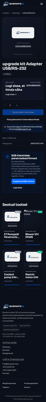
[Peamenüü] (41, 3)
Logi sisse (17, 187)
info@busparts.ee (23, 129)
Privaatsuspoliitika (31, 383)
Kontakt (5, 373)
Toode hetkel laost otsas (23, 112)
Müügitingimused (9, 383)
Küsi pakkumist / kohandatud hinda (23, 119)
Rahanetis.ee (23, 399)
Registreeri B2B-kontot (23, 181)
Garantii (27, 387)
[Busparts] (13, 3)
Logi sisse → (11, 94)
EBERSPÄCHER (37, 143)
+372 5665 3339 (19, 336)
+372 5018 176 (7, 336)
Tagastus (5, 387)
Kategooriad (7, 353)
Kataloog (16, 13)
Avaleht (5, 13)
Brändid (5, 350)
